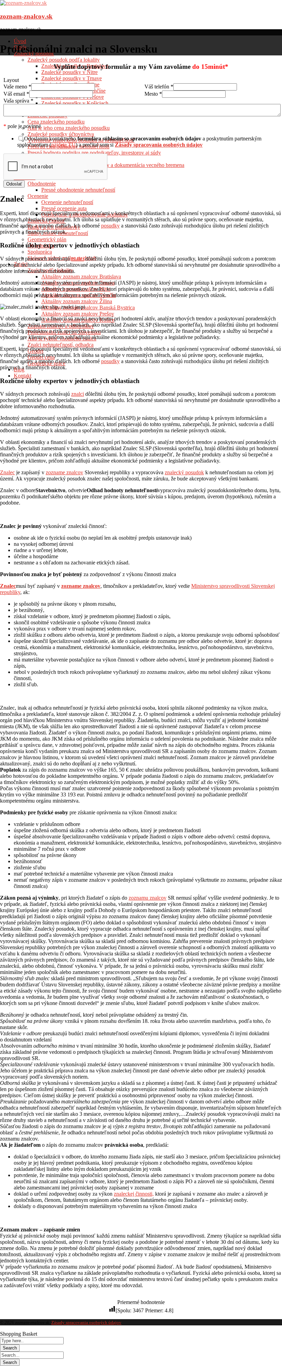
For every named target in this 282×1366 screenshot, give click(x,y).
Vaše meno (17, 86)
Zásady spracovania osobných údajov (86, 1322)
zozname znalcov (64, 472)
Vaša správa (18, 101)
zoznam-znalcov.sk (26, 16)
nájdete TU (63, 145)
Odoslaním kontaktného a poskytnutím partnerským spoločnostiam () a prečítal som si (139, 142)
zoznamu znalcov (147, 898)
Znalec (7, 472)
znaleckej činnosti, (134, 1194)
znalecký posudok (184, 472)
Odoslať (14, 184)
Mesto (153, 94)
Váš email (16, 94)
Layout (11, 80)
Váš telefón (158, 86)
